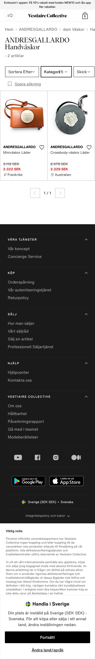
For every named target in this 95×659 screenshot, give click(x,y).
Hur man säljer (21, 323)
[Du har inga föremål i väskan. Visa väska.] (85, 15)
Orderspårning (21, 282)
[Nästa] (60, 193)
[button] (85, 15)
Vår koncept (19, 249)
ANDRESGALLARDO (38, 29)
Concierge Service (25, 256)
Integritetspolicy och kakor (45, 515)
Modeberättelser (23, 437)
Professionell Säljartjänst (30, 347)
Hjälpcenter (18, 372)
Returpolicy (18, 298)
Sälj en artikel (20, 339)
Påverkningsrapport (26, 421)
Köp (11, 273)
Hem (9, 29)
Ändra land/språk (48, 650)
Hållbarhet (17, 413)
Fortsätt (47, 637)
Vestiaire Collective (29, 397)
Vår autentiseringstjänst (29, 290)
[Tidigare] (35, 193)
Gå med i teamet (23, 429)
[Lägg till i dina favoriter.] (42, 147)
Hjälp (13, 363)
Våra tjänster (22, 240)
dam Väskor (74, 29)
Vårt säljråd (18, 331)
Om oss (15, 406)
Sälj (12, 314)
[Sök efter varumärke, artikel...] (10, 15)
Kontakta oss (20, 380)
